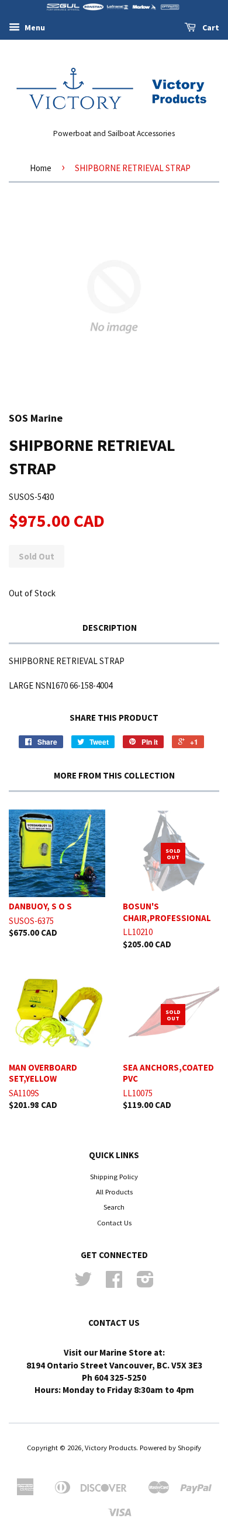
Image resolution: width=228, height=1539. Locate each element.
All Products (114, 1191)
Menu (34, 27)
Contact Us (114, 1222)
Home (40, 167)
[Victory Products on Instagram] (145, 1283)
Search (114, 1206)
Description (109, 627)
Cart (210, 27)
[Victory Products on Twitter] (83, 1283)
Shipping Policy (114, 1176)
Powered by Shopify (170, 1447)
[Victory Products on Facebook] (114, 1283)
